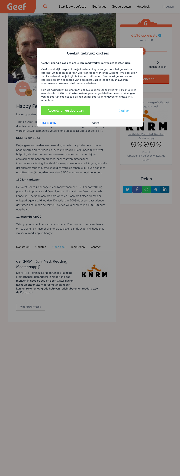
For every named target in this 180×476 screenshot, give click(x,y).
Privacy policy (48, 122)
